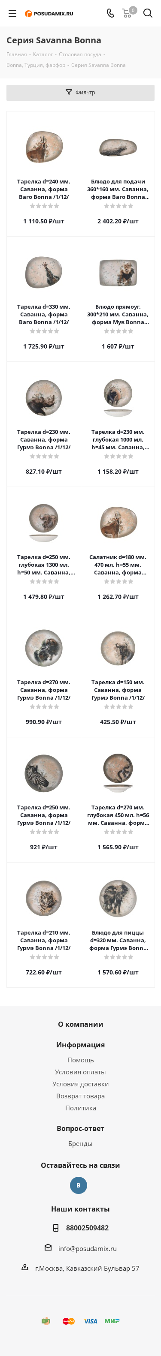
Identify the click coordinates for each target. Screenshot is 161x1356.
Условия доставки (80, 1083)
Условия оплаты (80, 1071)
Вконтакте (78, 1185)
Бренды (80, 1143)
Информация (80, 1044)
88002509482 (87, 1228)
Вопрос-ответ (80, 1128)
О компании (80, 1024)
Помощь (80, 1059)
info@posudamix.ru (87, 1248)
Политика (80, 1107)
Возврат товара (80, 1095)
